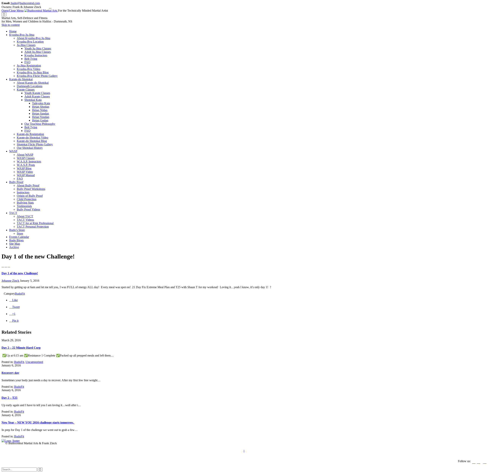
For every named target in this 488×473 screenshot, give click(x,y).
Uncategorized (34, 362)
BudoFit (20, 293)
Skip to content (11, 24)
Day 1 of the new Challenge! (20, 273)
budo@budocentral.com (25, 3)
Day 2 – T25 (9, 397)
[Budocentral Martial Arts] (41, 10)
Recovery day (10, 372)
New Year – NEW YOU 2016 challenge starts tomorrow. (38, 422)
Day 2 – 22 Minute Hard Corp (21, 347)
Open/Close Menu (13, 10)
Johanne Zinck (10, 280)
